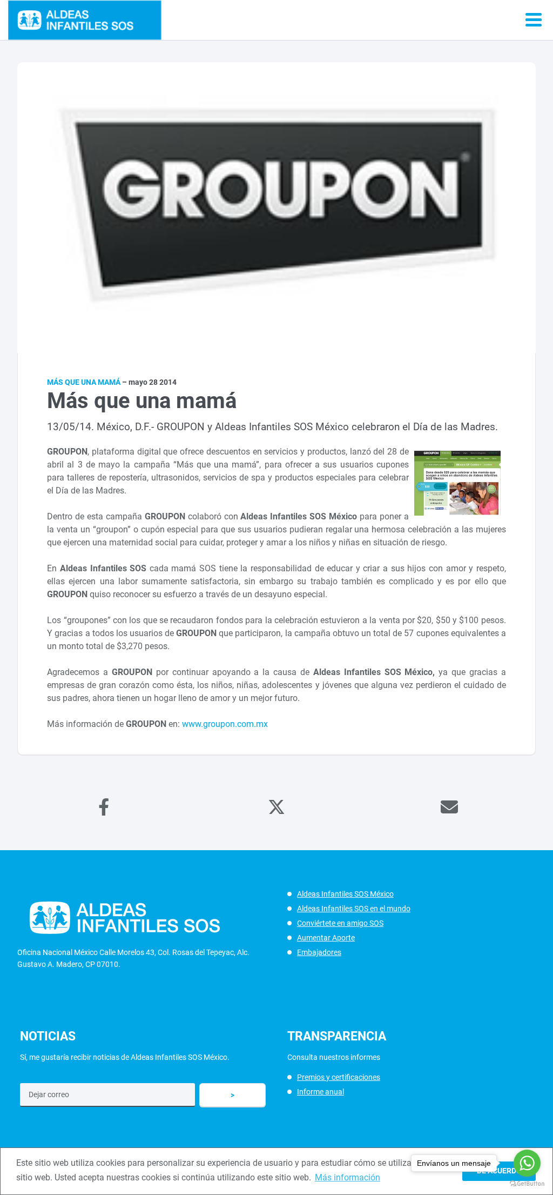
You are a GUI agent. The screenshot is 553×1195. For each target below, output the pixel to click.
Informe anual (320, 1091)
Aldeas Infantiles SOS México (345, 894)
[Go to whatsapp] (527, 1163)
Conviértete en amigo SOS (340, 923)
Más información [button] (347, 1177)
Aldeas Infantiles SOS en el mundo (353, 908)
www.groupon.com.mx (225, 724)
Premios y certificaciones (338, 1077)
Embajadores (319, 952)
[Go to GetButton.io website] (527, 1183)
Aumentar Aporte (326, 937)
